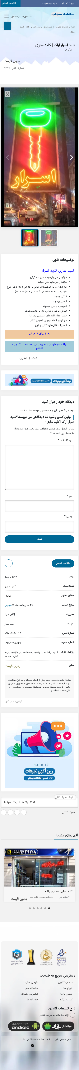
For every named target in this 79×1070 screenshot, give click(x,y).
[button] (39, 260)
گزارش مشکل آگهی (13, 701)
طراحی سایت (31, 982)
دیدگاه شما (65, 440)
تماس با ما (66, 994)
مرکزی (68, 50)
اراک (60, 869)
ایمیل (68, 516)
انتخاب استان (9, 3)
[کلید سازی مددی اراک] (39, 869)
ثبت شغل (15, 16)
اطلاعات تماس (63, 563)
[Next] (71, 157)
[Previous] (8, 157)
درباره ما (67, 988)
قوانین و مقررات (29, 994)
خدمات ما (32, 1000)
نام (69, 496)
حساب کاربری (65, 982)
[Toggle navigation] (6, 15)
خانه (73, 27)
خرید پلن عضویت (50, 3)
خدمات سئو (32, 988)
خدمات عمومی (62, 27)
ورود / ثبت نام (68, 3)
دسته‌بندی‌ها (28, 16)
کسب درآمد (66, 1000)
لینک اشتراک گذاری (64, 797)
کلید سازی (47, 27)
